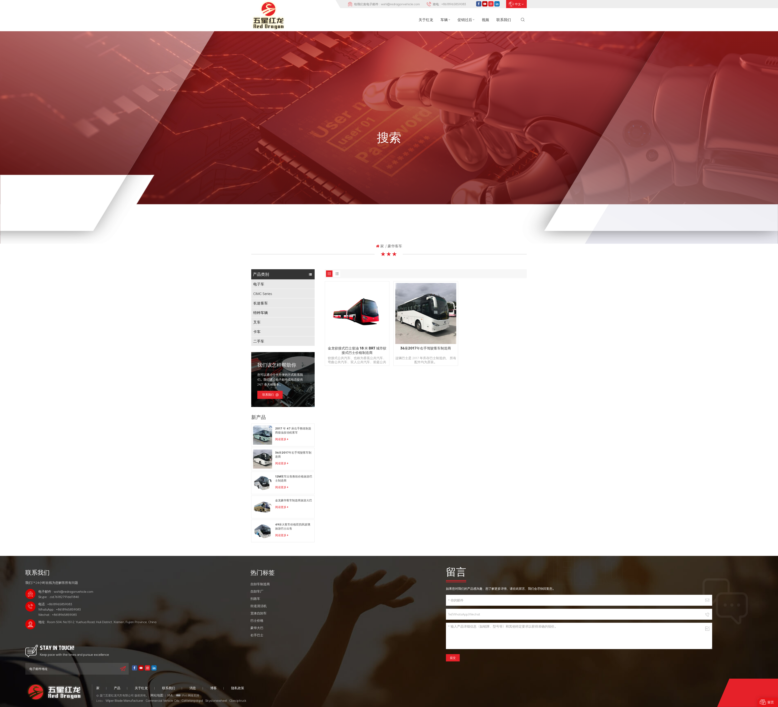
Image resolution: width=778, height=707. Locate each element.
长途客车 (260, 303)
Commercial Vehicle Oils (162, 700)
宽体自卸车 (258, 613)
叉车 (257, 322)
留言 (770, 702)
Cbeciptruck (237, 700)
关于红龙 (426, 19)
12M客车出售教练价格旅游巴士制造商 (293, 478)
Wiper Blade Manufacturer (124, 700)
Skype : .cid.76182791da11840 (58, 596)
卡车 (257, 331)
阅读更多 (280, 439)
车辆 (444, 19)
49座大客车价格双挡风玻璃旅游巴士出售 (292, 526)
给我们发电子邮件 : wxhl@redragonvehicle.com (387, 4)
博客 (213, 688)
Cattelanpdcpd (192, 700)
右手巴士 (256, 635)
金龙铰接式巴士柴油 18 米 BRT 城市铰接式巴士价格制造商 (357, 350)
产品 (117, 688)
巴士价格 (256, 620)
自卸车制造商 (260, 584)
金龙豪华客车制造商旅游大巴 (293, 500)
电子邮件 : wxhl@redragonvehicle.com (65, 591)
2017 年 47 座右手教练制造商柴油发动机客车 (293, 430)
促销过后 (464, 19)
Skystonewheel (216, 700)
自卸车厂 (256, 591)
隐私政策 (237, 688)
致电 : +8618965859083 (449, 4)
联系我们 (503, 19)
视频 (485, 19)
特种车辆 (260, 312)
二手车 (258, 341)
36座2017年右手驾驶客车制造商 (293, 455)
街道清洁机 (258, 605)
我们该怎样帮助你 (276, 365)
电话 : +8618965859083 (55, 604)
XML (170, 695)
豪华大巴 (256, 627)
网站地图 (156, 695)
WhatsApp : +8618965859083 (59, 609)
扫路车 (255, 598)
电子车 (258, 284)
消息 (192, 688)
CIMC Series (262, 293)
